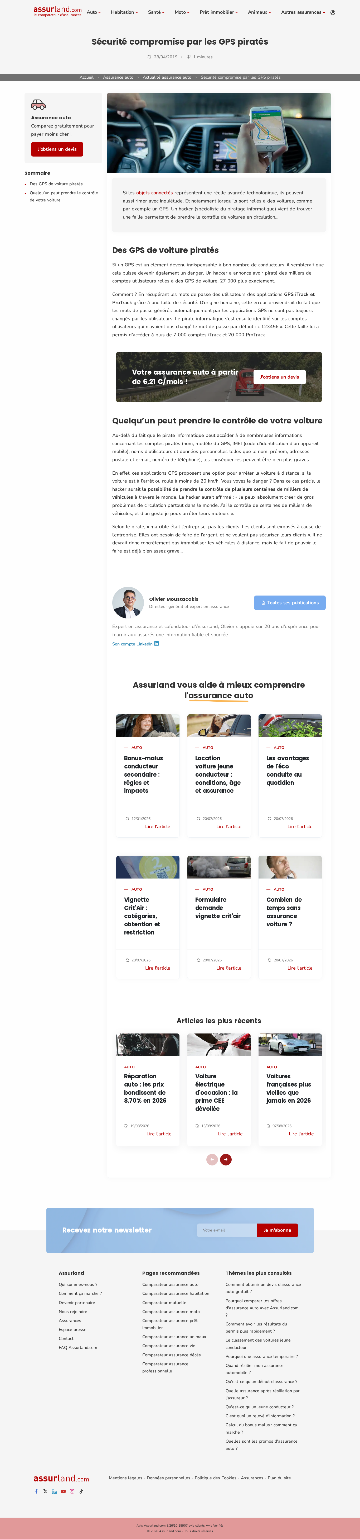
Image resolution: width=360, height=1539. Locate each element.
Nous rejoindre (73, 1312)
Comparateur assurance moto (171, 1312)
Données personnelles (168, 1478)
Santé (154, 12)
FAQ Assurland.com (78, 1348)
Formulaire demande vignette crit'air (218, 908)
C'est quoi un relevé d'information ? (260, 1416)
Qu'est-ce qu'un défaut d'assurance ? (261, 1382)
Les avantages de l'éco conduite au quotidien (287, 770)
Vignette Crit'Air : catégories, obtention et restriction (142, 916)
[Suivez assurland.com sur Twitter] (45, 1491)
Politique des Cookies (215, 1478)
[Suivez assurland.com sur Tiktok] (81, 1491)
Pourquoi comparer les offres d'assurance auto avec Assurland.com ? (262, 1308)
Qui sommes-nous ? (78, 1284)
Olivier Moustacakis (173, 599)
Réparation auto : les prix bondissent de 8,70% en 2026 (145, 1088)
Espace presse (72, 1330)
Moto (180, 12)
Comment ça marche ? (80, 1293)
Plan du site (279, 1478)
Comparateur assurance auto (170, 1284)
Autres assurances (301, 12)
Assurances (70, 1321)
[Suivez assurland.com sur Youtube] (63, 1491)
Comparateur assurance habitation (175, 1293)
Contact (66, 1339)
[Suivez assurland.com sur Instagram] (72, 1491)
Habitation (122, 12)
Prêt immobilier (217, 12)
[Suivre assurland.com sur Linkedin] (54, 1491)
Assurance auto (118, 77)
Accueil (87, 77)
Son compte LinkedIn (133, 644)
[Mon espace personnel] (333, 13)
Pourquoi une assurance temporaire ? (262, 1356)
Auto (92, 12)
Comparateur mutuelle (164, 1303)
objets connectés (154, 193)
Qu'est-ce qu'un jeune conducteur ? (260, 1407)
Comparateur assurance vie (168, 1346)
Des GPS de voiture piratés (56, 184)
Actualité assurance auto (167, 77)
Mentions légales (125, 1478)
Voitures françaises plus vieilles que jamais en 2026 (288, 1088)
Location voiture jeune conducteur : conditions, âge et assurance (218, 774)
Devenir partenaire (77, 1303)
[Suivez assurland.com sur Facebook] (36, 1491)
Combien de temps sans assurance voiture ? (284, 912)
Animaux (257, 12)
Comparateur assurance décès (171, 1355)
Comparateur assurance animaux (174, 1337)
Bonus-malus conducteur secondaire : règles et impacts (143, 774)
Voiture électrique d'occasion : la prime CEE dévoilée (216, 1092)
